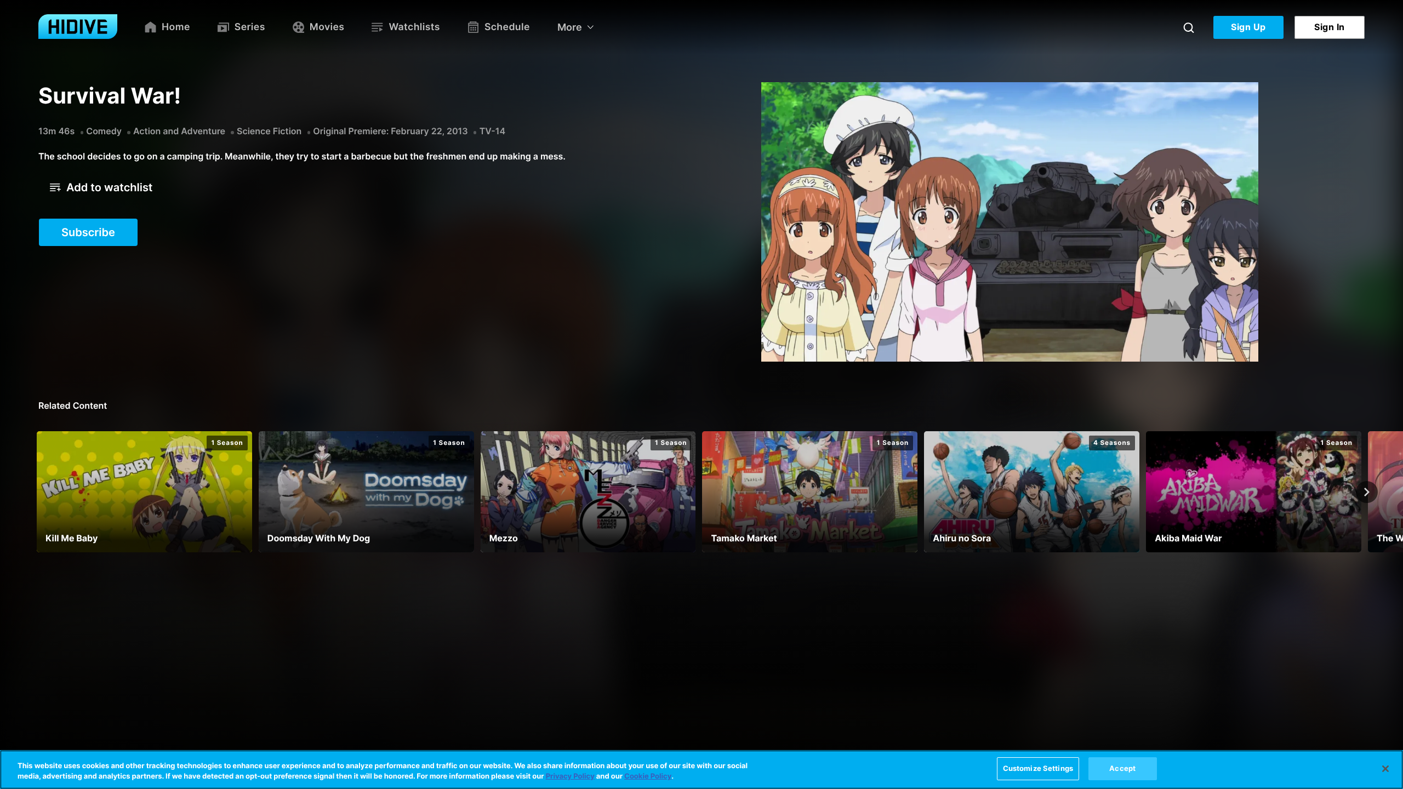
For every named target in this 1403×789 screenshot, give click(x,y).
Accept (1122, 768)
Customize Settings (1038, 768)
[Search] (1188, 27)
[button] (101, 187)
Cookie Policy (647, 777)
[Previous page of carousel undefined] (36, 492)
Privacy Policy (570, 777)
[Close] (1385, 769)
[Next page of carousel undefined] (1367, 492)
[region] (701, 769)
